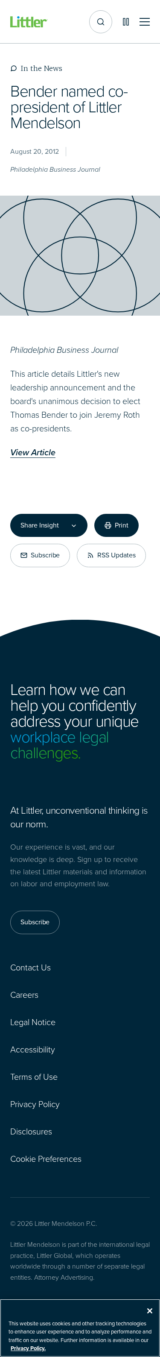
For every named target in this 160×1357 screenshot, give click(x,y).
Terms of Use (34, 1077)
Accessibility (32, 1049)
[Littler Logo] (29, 22)
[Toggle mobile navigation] (145, 22)
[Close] (149, 1310)
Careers (24, 995)
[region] (80, 1328)
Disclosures (31, 1131)
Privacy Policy (35, 1104)
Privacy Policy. (28, 1348)
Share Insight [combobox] (39, 525)
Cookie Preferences (45, 1159)
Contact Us (30, 967)
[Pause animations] (126, 22)
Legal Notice (32, 1022)
